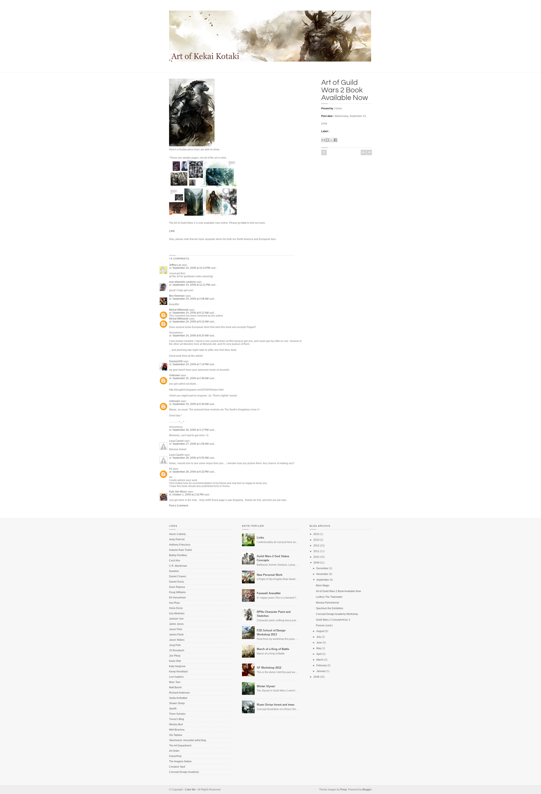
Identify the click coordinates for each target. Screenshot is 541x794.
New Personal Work (269, 574)
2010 (316, 556)
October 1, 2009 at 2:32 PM (188, 494)
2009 (316, 562)
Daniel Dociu (176, 581)
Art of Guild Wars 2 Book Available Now (344, 90)
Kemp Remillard (178, 671)
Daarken (174, 571)
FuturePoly (175, 756)
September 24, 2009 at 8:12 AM (190, 312)
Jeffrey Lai (175, 264)
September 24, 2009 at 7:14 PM (190, 364)
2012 (316, 545)
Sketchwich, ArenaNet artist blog (187, 740)
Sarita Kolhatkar (178, 698)
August (320, 631)
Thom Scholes (177, 713)
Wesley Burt (176, 724)
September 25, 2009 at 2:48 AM (190, 378)
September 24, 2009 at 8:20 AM (190, 335)
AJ (170, 468)
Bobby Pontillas (178, 555)
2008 (316, 676)
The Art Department (180, 745)
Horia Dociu (176, 608)
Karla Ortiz (175, 661)
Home (324, 152)
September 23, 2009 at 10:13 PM (191, 267)
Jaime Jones (176, 624)
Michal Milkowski (179, 309)
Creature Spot (177, 766)
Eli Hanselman (177, 597)
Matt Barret (175, 687)
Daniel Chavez (177, 576)
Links (260, 537)
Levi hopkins (176, 676)
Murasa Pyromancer (327, 602)
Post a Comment (178, 505)
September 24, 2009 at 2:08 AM (190, 298)
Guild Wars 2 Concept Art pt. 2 (333, 619)
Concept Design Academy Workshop (337, 614)
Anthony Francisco (179, 544)
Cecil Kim (174, 560)
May (318, 648)
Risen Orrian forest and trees (275, 704)
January (321, 671)
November (322, 574)
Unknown (174, 375)
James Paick (176, 634)
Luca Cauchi (176, 440)
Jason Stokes (176, 639)
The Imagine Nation (180, 761)
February (321, 665)
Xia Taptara (175, 735)
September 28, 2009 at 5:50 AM (190, 457)
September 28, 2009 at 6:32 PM (190, 471)
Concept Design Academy (184, 772)
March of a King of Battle (273, 649)
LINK (172, 231)
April (319, 654)
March (320, 659)
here (244, 222)
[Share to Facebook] (335, 140)
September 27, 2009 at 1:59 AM (190, 443)
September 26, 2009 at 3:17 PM (190, 429)
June (319, 642)
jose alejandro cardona (182, 281)
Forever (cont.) (324, 625)
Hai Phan (174, 602)
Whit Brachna (176, 729)
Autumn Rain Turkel (180, 550)
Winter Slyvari (266, 686)
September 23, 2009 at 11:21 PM (191, 284)
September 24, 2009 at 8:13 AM (190, 321)
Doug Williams (177, 592)
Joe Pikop (174, 655)
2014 (316, 534)
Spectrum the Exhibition (329, 608)
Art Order (174, 750)
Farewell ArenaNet (268, 593)
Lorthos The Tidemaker (329, 596)
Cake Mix (190, 789)
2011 (316, 551)
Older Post (369, 152)
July (318, 636)
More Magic (322, 585)
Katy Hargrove (177, 666)
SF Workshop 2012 (269, 667)
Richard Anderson (179, 692)
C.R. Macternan (178, 565)
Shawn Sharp (177, 703)
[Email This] (323, 140)
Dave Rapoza (177, 587)
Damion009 (176, 361)
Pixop (343, 789)
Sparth (173, 708)
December (322, 568)
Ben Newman (177, 295)
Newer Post (363, 152)
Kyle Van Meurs (178, 491)
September (322, 579)
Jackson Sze (176, 618)
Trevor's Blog (176, 719)
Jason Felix (175, 629)
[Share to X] (331, 140)
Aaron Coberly (177, 534)
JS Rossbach (176, 650)
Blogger (366, 789)
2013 (316, 539)
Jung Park (175, 645)
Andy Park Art (176, 539)
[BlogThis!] (327, 140)
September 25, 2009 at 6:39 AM (190, 404)
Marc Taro (174, 682)
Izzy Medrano (176, 613)
